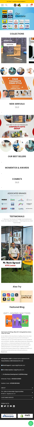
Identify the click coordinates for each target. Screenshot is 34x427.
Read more (4, 352)
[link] (17, 18)
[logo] (17, 5)
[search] (6, 5)
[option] (4, 71)
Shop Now (10, 44)
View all (17, 107)
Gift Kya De (4, 354)
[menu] (2, 5)
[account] (27, 5)
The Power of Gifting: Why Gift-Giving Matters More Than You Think (16, 332)
